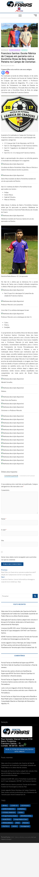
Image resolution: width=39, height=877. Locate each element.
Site (2, 540)
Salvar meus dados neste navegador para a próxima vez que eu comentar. (18, 558)
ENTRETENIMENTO (14, 50)
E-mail (4, 530)
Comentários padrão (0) (11, 476)
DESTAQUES (4, 50)
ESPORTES (24, 50)
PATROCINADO (7, 823)
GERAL (21, 812)
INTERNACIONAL (26, 816)
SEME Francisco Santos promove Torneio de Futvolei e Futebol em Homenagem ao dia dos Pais (18, 786)
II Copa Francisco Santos (10, 816)
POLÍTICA (6, 826)
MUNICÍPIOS (6, 819)
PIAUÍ (17, 823)
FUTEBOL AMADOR (9, 812)
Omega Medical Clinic (20, 819)
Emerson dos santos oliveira (11, 671)
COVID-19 (14, 805)
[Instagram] (7, 72)
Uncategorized (25, 826)
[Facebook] (3, 72)
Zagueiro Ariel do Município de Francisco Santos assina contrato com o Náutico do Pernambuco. (18, 682)
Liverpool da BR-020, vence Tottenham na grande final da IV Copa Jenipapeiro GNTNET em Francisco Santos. (18, 630)
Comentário (5, 490)
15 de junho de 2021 (8, 65)
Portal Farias (5, 662)
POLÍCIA (25, 823)
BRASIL (5, 805)
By (32, 837)
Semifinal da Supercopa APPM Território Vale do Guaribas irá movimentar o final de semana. (19, 665)
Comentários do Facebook (27, 476)
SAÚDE (14, 826)
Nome (3, 519)
